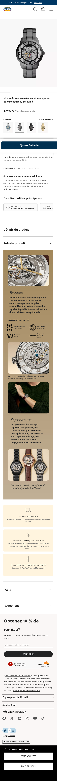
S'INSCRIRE (28, 654)
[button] (28, 229)
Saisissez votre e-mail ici (16, 644)
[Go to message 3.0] (11, 2)
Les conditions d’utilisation (18, 675)
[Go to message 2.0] (9, 2)
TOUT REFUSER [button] (28, 766)
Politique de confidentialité (26, 690)
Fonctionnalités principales (22, 198)
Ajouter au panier (29, 145)
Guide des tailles (46, 119)
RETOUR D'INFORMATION (16, 741)
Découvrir (38, 2)
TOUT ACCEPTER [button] (28, 756)
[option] (29, 53)
